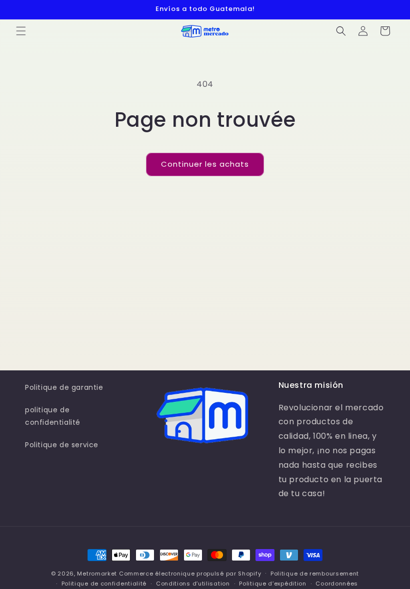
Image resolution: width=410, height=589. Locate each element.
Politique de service (61, 445)
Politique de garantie (64, 387)
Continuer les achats (205, 164)
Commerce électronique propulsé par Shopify (190, 574)
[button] (21, 31)
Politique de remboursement (314, 574)
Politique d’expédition (272, 584)
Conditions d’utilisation (193, 584)
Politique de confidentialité (104, 584)
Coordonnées (337, 584)
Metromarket (97, 574)
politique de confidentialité (52, 416)
